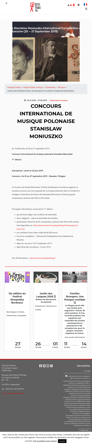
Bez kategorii (12, 312)
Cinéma (21, 312)
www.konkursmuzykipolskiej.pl (42, 258)
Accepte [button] (62, 441)
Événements (55, 100)
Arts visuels (69, 337)
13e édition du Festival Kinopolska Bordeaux (17, 298)
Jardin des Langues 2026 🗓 (46, 295)
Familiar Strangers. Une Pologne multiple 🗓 (74, 298)
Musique (64, 100)
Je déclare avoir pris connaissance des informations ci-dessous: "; (78, 377)
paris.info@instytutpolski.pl (13, 393)
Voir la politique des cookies (45, 441)
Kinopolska (21, 315)
